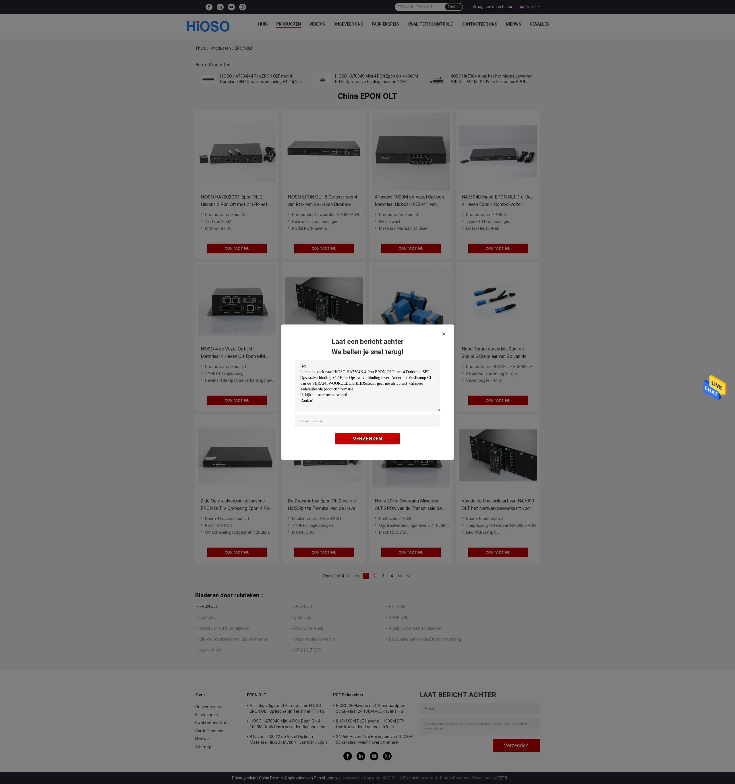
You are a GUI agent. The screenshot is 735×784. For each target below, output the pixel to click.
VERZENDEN (367, 438)
